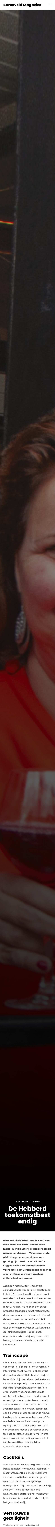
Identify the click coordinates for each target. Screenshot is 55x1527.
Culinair (36, 1201)
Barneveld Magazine (22, 4)
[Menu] (50, 5)
